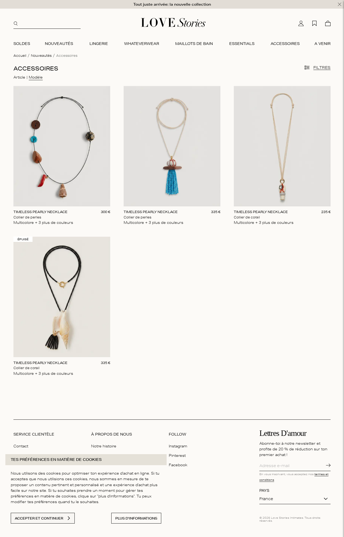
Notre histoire (103, 446)
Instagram (178, 446)
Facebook (178, 464)
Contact (20, 446)
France (266, 498)
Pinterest (177, 455)
